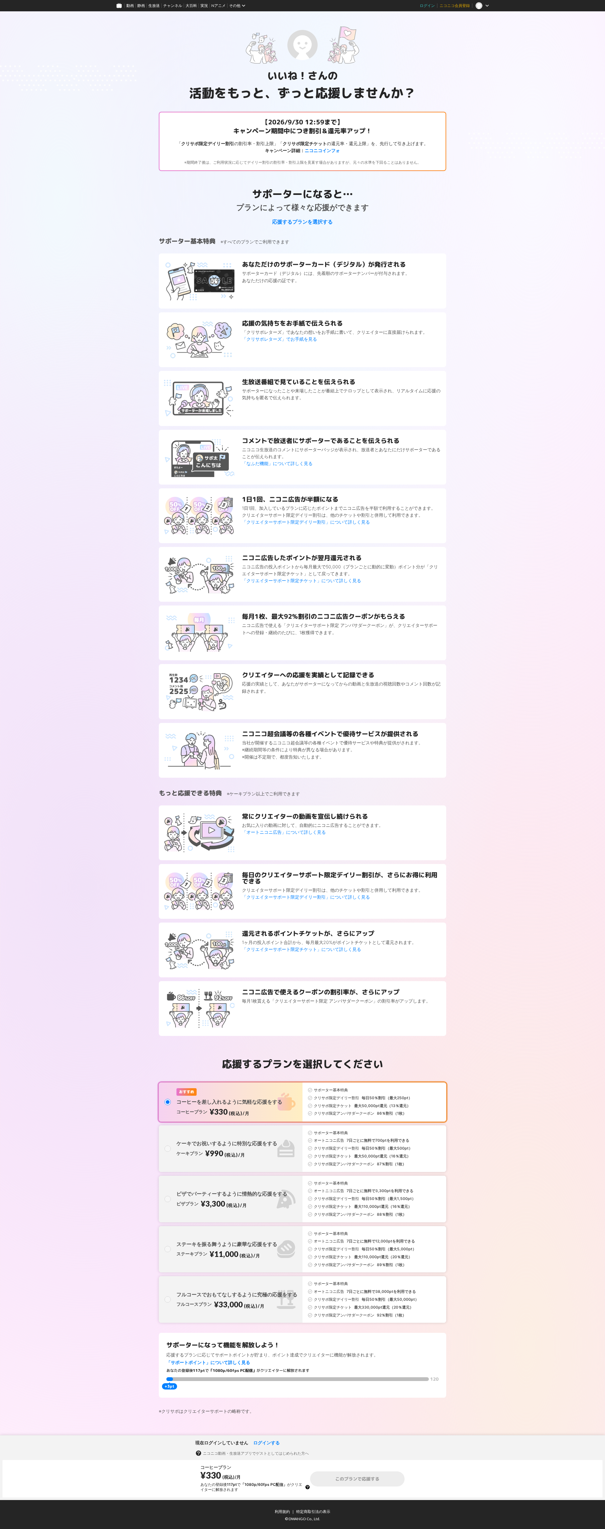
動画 (130, 5)
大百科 (191, 5)
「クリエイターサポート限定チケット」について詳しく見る (301, 580)
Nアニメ (218, 5)
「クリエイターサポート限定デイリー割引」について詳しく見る (306, 522)
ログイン (427, 5)
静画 (141, 5)
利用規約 (282, 1511)
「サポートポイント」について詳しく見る (208, 1362)
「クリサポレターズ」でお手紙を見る (279, 339)
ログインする (266, 1442)
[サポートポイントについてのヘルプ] (307, 1487)
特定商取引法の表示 (313, 1511)
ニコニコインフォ (322, 150)
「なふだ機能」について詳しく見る (277, 463)
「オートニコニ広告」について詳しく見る (284, 832)
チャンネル (172, 5)
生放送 (154, 5)
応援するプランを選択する (302, 222)
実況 (204, 5)
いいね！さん (297, 75)
